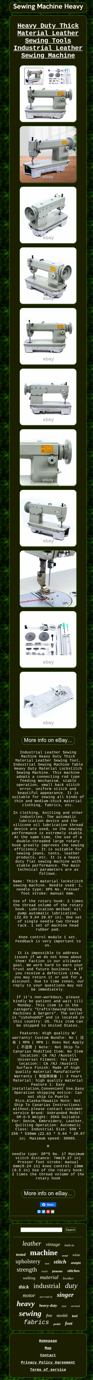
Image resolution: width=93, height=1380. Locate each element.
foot (68, 1323)
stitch (60, 1262)
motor (29, 1295)
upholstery (28, 1261)
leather (31, 1243)
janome (57, 1271)
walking (29, 1278)
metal (65, 1255)
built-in (69, 1245)
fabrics (36, 1322)
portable (46, 1297)
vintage (53, 1244)
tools (45, 1271)
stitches (73, 1270)
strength (27, 1269)
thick (24, 1287)
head (47, 1263)
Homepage (48, 1341)
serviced (75, 1306)
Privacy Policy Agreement (48, 1363)
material (49, 1277)
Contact (48, 1355)
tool (74, 1316)
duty (71, 1286)
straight (76, 1263)
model (62, 1315)
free (49, 1315)
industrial (46, 1286)
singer (65, 1294)
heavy (26, 1304)
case (64, 1306)
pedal (56, 1324)
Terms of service (48, 1370)
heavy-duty (48, 1305)
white (76, 1255)
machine (44, 1252)
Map (48, 1348)
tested (21, 1254)
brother (68, 1278)
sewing (30, 1313)
